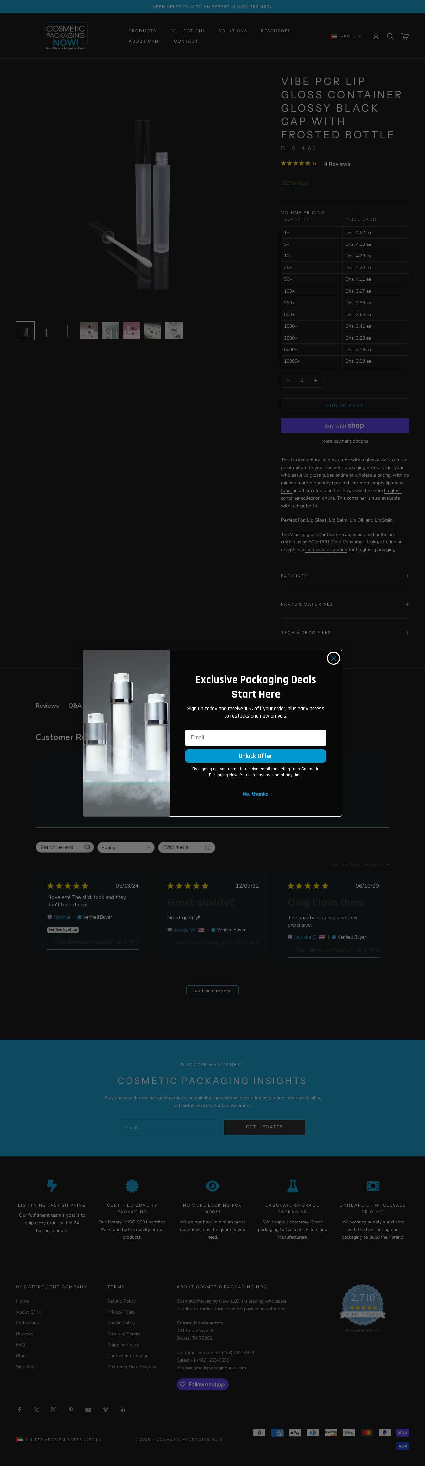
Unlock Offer (255, 756)
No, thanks (255, 794)
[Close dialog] (333, 658)
